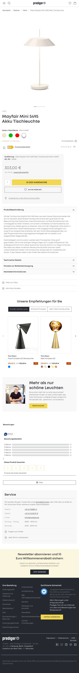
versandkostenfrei (20, 172)
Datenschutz (63, 638)
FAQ (4, 612)
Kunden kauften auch (19, 309)
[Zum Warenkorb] (75, 3)
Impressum (51, 638)
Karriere (25, 602)
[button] (39, 572)
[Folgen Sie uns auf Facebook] (57, 644)
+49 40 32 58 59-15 (31, 513)
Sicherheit (6, 604)
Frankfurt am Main (10, 649)
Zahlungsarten (8, 589)
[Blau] (9, 367)
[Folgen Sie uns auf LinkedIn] (66, 644)
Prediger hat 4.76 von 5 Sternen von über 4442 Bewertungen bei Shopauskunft (63, 607)
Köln (20, 649)
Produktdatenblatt (22, 147)
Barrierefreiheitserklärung (32, 616)
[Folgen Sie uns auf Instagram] (61, 644)
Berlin (21, 646)
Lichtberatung (27, 591)
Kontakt (73, 640)
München (30, 649)
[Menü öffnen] (4, 3)
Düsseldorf (28, 646)
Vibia (4, 111)
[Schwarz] (49, 367)
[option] (4, 135)
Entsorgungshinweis (10, 623)
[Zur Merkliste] (70, 3)
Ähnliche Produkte (38, 309)
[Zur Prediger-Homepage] (39, 3)
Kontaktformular (42, 502)
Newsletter (26, 612)
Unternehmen (27, 587)
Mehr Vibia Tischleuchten (59, 309)
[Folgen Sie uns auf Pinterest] (71, 644)
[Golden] (52, 367)
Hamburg (14, 646)
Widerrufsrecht (8, 600)
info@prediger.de (32, 518)
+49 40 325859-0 (31, 509)
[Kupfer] (56, 367)
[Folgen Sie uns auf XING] (75, 644)
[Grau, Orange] (42, 367)
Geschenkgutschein (10, 627)
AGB (73, 638)
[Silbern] (45, 367)
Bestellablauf (7, 608)
